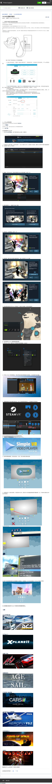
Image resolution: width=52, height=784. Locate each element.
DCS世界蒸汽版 (6, 614)
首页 (3, 780)
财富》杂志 (5, 653)
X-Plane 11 (5, 634)
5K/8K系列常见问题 (18, 14)
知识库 (10, 14)
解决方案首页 (5, 14)
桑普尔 (4, 750)
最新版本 (19, 123)
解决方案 (7, 780)
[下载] (24, 405)
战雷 (4, 609)
